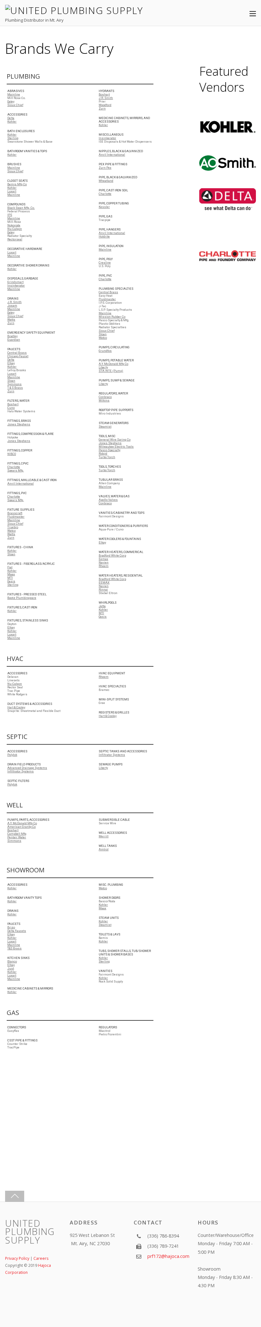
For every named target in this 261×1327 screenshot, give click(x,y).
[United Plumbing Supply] (74, 10)
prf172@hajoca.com (168, 1256)
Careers (40, 1258)
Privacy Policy (17, 1258)
